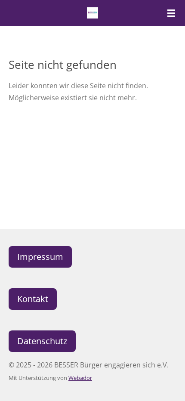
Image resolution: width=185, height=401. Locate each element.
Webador (80, 378)
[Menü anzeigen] (171, 13)
